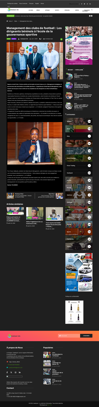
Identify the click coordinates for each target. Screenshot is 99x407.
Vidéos (77, 10)
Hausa (42, 3)
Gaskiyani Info (24, 38)
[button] (90, 16)
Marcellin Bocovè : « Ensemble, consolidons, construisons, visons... (82, 86)
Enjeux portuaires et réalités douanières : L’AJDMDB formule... (13, 219)
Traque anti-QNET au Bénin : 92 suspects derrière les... (81, 106)
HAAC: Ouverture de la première (57, 372)
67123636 (10, 364)
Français (31, 3)
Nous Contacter (23, 3)
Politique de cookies (12, 3)
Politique (87, 10)
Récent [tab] (70, 70)
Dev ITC (50, 405)
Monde (54, 218)
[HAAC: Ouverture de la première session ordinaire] (47, 372)
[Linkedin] (90, 3)
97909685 (16, 364)
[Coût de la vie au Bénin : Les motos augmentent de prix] (47, 381)
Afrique (47, 10)
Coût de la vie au (56, 381)
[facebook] (81, 3)
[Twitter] (84, 3)
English (37, 3)
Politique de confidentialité (72, 296)
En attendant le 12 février (57, 355)
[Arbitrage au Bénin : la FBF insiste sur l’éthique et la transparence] (47, 363)
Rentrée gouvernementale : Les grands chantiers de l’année (29, 16)
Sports (57, 10)
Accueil (31, 10)
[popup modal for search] (91, 9)
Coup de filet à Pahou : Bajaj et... (81, 76)
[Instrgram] (87, 3)
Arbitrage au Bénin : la (56, 363)
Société (15, 213)
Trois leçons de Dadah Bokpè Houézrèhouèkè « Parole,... (53, 224)
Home (10, 21)
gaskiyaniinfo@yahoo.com (15, 367)
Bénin (38, 10)
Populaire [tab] (79, 70)
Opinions (67, 10)
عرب (8, 6)
